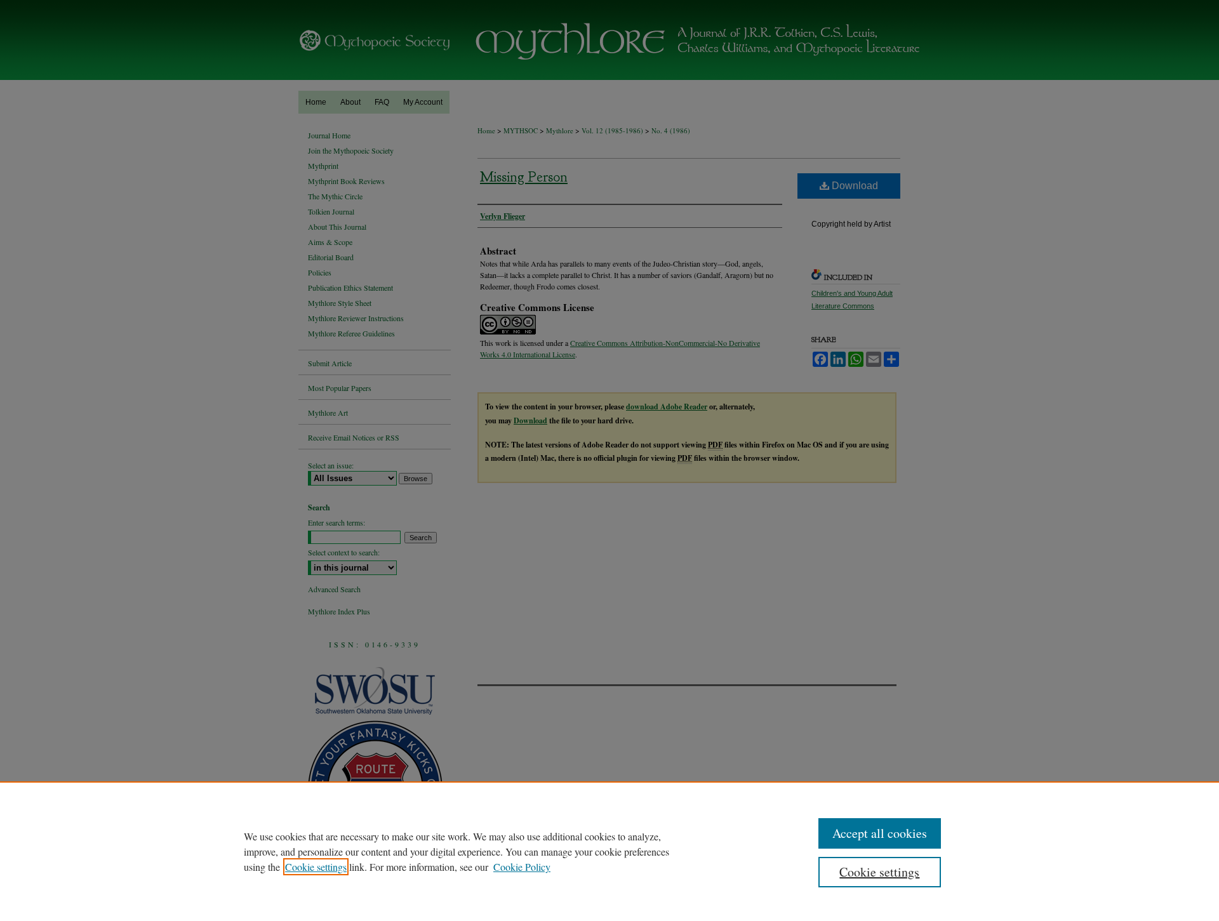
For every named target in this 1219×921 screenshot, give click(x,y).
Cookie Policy (521, 866)
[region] (609, 851)
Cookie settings (316, 866)
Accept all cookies (879, 833)
